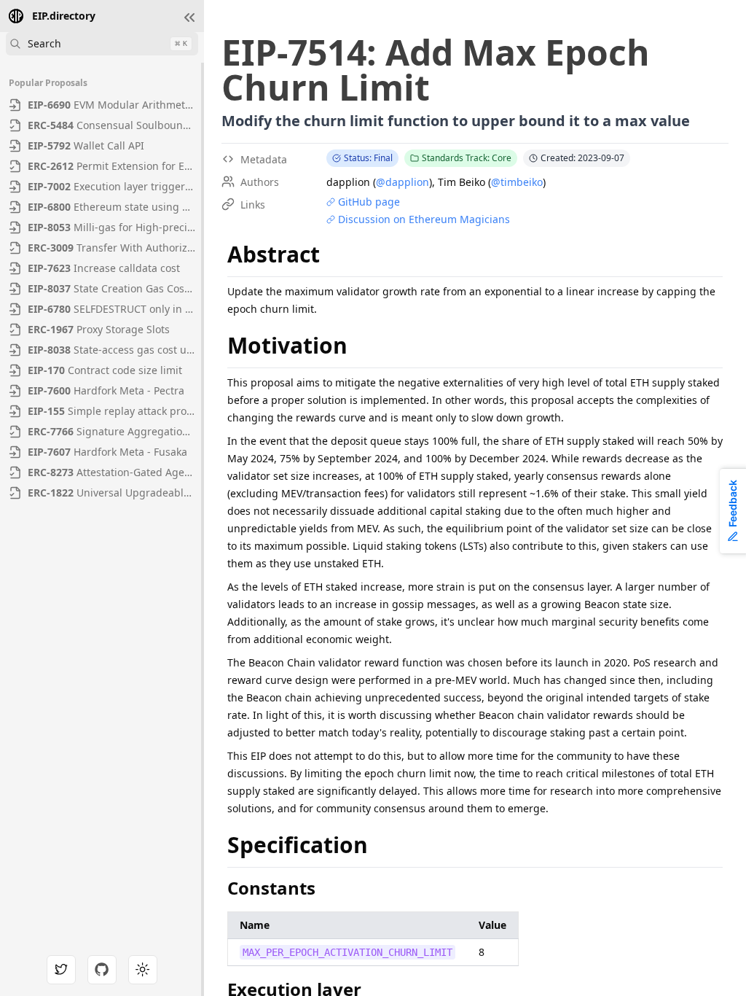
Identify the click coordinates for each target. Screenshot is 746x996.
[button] (189, 17)
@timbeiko (517, 182)
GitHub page (369, 202)
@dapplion (402, 182)
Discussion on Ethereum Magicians (424, 219)
